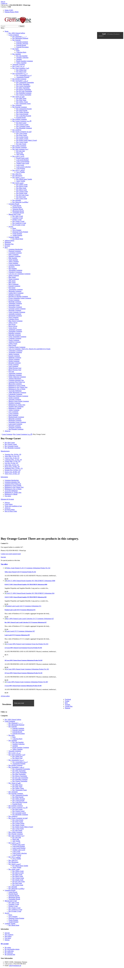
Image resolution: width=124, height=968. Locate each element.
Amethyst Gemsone (15, 342)
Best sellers (8, 936)
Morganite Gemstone (15, 291)
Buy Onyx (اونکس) (18, 170)
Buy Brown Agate (22, 186)
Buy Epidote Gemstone (19, 119)
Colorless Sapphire (14, 265)
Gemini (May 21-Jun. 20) (12, 461)
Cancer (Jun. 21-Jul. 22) (12, 458)
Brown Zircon (13, 326)
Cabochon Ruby (21, 52)
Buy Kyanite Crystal (18, 225)
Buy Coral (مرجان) (18, 66)
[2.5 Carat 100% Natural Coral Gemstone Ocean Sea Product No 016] (26, 644)
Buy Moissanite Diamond (20, 38)
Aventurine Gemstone (15, 352)
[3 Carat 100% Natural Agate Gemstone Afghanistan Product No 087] (26, 682)
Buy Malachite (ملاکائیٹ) (20, 202)
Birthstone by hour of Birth (17, 385)
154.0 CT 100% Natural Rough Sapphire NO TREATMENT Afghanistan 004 (25, 597)
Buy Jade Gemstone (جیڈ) (20, 149)
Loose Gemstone (14, 35)
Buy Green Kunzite (22, 114)
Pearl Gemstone (13, 415)
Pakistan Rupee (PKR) (12, 12)
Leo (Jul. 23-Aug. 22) (11, 463)
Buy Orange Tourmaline (23, 94)
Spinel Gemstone (14, 275)
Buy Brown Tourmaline (23, 89)
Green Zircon (13, 328)
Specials (3, 557)
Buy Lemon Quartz (22, 137)
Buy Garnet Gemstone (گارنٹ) (21, 121)
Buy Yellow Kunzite (22, 112)
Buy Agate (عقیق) (18, 183)
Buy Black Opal (21, 71)
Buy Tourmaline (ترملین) (20, 81)
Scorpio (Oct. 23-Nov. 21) (13, 470)
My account (5, 944)
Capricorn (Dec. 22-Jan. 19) (13, 459)
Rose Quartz (12, 345)
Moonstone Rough (18, 211)
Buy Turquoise (17, 105)
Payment (7, 246)
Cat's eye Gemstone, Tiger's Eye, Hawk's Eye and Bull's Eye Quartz (29, 349)
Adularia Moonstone (15, 378)
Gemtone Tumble (14, 237)
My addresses (9, 953)
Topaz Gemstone (14, 279)
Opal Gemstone (13, 366)
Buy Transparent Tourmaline (25, 82)
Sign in (3, 1)
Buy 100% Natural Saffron (17, 33)
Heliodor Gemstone (15, 294)
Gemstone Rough (14, 204)
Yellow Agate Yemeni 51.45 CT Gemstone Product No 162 (20, 572)
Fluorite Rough (17, 207)
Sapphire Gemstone (15, 256)
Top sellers (4, 564)
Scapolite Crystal (17, 218)
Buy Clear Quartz (21, 133)
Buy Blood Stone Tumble (24, 179)
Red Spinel (12, 288)
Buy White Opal (21, 70)
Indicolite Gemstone (15, 335)
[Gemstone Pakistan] (18, 24)
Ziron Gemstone (14, 317)
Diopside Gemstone (15, 426)
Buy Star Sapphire (22, 56)
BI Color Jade (20, 151)
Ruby (18, 50)
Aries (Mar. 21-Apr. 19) (12, 456)
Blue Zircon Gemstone (15, 321)
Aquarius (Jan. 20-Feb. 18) (13, 454)
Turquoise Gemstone (15, 427)
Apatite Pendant (17, 235)
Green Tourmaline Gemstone (17, 336)
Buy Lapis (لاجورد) (18, 156)
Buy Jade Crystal (17, 216)
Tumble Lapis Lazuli (22, 163)
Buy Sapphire (16, 54)
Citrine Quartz (13, 343)
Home (6, 31)
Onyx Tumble (20, 172)
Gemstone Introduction (16, 249)
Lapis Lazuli (20, 165)
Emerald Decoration (22, 47)
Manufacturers (5, 451)
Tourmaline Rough (18, 212)
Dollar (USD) (9, 10)
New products (9, 934)
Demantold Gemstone (15, 315)
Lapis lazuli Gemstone (15, 424)
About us (7, 431)
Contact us (4, 3)
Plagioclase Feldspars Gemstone (18, 396)
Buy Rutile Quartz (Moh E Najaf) (26, 140)
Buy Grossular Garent (23, 126)
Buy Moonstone (17, 175)
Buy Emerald (16, 40)
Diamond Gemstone (15, 251)
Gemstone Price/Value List (17, 382)
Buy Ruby (15, 49)
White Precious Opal (15, 368)
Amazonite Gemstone (15, 373)
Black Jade (19, 153)
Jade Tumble (20, 154)
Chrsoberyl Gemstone (15, 272)
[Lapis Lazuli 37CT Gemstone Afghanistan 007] (20, 631)
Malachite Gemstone (15, 419)
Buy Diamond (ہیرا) (19, 36)
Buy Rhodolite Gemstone (24, 128)
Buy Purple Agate (21, 193)
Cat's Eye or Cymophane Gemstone (19, 274)
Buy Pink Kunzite (21, 110)
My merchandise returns (12, 949)
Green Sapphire (13, 263)
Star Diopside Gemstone (16, 429)
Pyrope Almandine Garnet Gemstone (20, 298)
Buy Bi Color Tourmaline (24, 91)
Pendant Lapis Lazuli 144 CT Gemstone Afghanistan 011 (20, 609)
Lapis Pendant (20, 168)
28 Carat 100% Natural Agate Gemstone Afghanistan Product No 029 (23, 660)
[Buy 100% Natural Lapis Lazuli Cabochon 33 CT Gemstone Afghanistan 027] (29, 618)
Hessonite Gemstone (15, 310)
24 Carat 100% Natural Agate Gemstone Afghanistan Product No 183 (23, 673)
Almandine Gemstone (15, 303)
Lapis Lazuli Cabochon (23, 167)
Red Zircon (12, 324)
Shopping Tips (9, 244)
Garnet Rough (16, 205)
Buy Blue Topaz (21, 98)
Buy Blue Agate (21, 188)
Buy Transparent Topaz (23, 103)
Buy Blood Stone (17, 239)
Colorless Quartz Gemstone (17, 347)
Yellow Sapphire (21, 63)
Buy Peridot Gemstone (19, 79)
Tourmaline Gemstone (15, 331)
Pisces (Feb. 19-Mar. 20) (12, 466)
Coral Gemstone (14, 413)
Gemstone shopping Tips (16, 380)
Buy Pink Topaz (21, 100)
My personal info (10, 954)
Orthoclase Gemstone (15, 375)
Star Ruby (12, 267)
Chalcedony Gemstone (15, 350)
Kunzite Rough (21, 117)
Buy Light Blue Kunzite (23, 116)
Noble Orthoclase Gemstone (17, 377)
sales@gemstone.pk (15, 965)
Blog (6, 247)
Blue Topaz (12, 282)
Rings (14, 228)
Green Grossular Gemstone (17, 312)
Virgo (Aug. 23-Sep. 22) (12, 473)
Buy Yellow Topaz (22, 102)
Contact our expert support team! (11, 554)
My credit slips (9, 951)
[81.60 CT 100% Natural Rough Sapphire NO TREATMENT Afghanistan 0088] (30, 580)
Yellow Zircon (13, 322)
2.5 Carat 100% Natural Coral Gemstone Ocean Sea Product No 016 (23, 647)
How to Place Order (11, 511)
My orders (8, 947)
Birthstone (8, 242)
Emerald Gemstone (22, 42)
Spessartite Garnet (14, 305)
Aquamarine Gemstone (16, 289)
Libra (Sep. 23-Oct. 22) (12, 465)
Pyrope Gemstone (14, 300)
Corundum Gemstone (15, 253)
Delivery (7, 502)
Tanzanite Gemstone (18, 64)
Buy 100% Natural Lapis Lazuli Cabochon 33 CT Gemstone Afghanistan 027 (26, 622)
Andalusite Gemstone (15, 329)
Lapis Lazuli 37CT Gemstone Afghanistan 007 (17, 635)
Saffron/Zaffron (9, 240)
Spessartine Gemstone (15, 307)
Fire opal (11, 371)
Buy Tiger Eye (16, 174)
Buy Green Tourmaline (23, 86)
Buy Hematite (16, 200)
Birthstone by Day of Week (17, 389)
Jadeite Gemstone (14, 354)
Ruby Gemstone (14, 254)
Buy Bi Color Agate (22, 195)
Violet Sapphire (13, 260)
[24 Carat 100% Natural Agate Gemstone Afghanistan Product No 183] (27, 669)
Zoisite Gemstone (14, 398)
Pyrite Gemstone (14, 364)
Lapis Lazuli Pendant (22, 161)
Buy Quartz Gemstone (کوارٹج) (22, 131)
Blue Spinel (12, 277)
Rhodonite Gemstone (15, 420)
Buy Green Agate (21, 198)
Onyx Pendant (16, 230)
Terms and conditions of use (13, 506)
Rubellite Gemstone (15, 333)
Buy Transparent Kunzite (24, 109)
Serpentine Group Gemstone (17, 422)
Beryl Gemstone (14, 284)
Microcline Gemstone (15, 384)
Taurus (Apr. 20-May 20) (12, 472)
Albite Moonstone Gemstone (17, 392)
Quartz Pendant (17, 233)
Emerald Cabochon (22, 43)
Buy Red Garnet (21, 123)
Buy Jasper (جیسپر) (18, 177)
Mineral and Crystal (15, 214)
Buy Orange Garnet (22, 124)
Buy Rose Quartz (21, 135)
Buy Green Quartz (22, 142)
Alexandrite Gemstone (15, 270)
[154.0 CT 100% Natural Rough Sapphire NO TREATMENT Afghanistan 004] (29, 593)
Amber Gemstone (14, 410)
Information (4, 477)
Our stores (8, 496)
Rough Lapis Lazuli (22, 158)
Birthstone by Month (15, 408)
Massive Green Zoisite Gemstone (19, 401)
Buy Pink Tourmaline (22, 84)
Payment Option (10, 509)
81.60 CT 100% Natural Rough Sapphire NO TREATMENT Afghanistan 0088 (26, 584)
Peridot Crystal (17, 219)
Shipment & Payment (7, 499)
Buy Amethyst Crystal (19, 223)
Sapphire (19, 59)
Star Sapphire (13, 268)
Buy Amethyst (16, 130)
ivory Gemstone (13, 412)
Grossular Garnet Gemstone (17, 308)
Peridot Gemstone (14, 361)
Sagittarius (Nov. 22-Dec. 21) (14, 468)
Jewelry (11, 226)
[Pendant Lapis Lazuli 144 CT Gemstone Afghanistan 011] (23, 606)
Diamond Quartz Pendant (20, 232)
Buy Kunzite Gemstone (19, 107)
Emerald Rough (21, 45)
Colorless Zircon (14, 319)
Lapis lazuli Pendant (22, 160)
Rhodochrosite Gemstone (16, 417)
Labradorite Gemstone (15, 394)
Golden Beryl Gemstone (16, 293)
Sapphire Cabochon (22, 57)
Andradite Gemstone (15, 314)
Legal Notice (9, 504)
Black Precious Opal (15, 370)
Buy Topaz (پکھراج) (18, 96)
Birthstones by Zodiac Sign (17, 405)
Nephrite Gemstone (14, 403)
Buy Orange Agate (22, 191)
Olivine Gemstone (14, 359)
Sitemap (7, 940)
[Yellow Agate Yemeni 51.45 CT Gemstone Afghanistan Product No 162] (27, 568)
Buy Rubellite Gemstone (23, 93)
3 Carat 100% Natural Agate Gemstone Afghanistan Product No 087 (23, 685)
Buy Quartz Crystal (18, 221)
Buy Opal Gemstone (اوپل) (20, 68)
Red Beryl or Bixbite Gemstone (18, 296)
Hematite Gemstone (15, 363)
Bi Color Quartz (21, 144)
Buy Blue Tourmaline (23, 88)
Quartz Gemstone (14, 340)
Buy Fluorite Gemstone (19, 147)
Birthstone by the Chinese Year (18, 387)
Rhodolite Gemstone (15, 301)
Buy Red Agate (21, 197)
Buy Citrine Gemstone (19, 145)
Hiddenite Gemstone (15, 357)
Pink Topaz (12, 281)
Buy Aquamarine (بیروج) (20, 73)
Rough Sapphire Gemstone (24, 61)
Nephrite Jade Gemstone (16, 406)
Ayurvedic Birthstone (15, 391)
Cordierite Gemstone (15, 338)
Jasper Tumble (20, 181)
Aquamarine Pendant (22, 77)
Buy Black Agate (21, 190)
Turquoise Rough (17, 209)
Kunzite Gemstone (14, 356)
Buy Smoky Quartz (22, 138)
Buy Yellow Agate (22, 184)
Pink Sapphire (13, 258)
